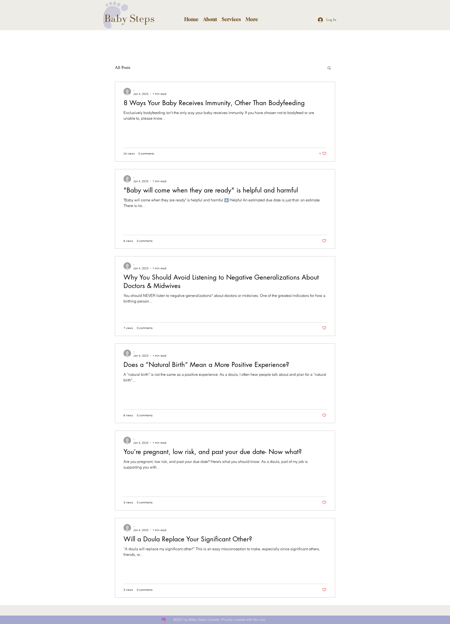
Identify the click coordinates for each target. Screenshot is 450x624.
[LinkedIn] (163, 619)
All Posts (122, 67)
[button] (210, 18)
